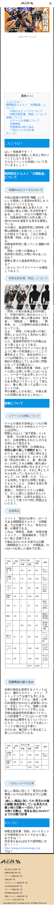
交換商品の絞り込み (22, 126)
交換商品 (15, 123)
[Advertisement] (27, 66)
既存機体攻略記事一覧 (13, 893)
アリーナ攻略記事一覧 (13, 889)
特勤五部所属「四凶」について (28, 114)
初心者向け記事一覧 (12, 869)
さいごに (11, 133)
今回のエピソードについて (26, 111)
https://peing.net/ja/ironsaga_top (22, 848)
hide (30, 96)
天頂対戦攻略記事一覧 (13, 886)
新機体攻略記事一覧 (12, 873)
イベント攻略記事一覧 (13, 876)
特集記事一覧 (10, 879)
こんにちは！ (14, 101)
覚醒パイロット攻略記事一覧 (16, 896)
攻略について (14, 117)
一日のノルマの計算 (22, 130)
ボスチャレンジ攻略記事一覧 (16, 883)
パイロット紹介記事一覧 (14, 900)
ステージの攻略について (25, 120)
